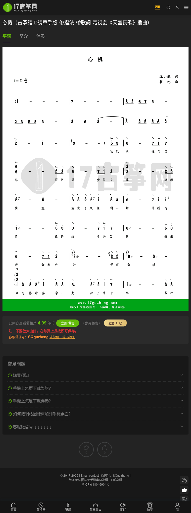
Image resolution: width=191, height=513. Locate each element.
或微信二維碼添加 (62, 336)
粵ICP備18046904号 (95, 484)
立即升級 (115, 323)
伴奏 (40, 36)
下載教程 (116, 480)
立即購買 (68, 323)
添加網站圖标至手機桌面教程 (88, 480)
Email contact (90, 475)
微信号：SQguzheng (115, 475)
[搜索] (168, 7)
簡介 (23, 36)
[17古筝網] (19, 7)
